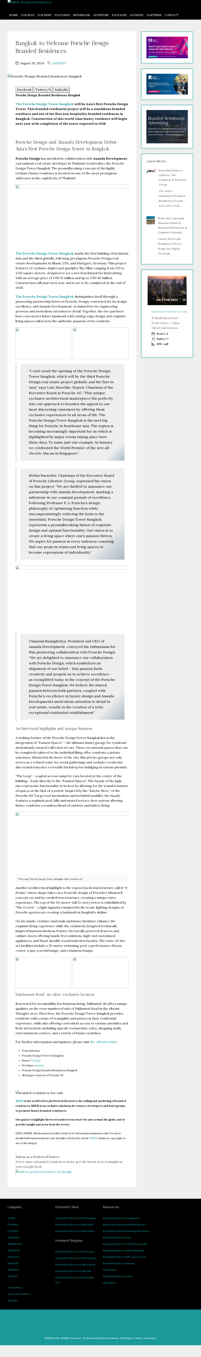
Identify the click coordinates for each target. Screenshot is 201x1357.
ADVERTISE (101, 15)
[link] (151, 171)
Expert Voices (110, 1269)
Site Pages (13, 1300)
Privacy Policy (15, 1287)
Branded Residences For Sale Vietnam (75, 1264)
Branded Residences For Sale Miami (74, 1224)
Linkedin (102, 1316)
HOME (13, 15)
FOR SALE (27, 15)
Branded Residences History (118, 1276)
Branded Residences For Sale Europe (74, 1251)
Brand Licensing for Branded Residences (124, 1224)
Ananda (39, 1065)
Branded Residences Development (121, 1218)
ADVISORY (137, 15)
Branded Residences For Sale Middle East (74, 1280)
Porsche (35, 1060)
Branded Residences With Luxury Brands (124, 1256)
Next (180, 298)
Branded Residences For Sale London (75, 1231)
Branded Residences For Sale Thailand (75, 1258)
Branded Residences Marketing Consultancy (126, 1231)
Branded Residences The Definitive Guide (125, 1243)
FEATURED (62, 15)
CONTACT (171, 15)
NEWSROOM (81, 15)
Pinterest (119, 1316)
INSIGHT (59, 63)
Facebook (85, 1316)
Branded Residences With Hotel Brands (124, 1250)
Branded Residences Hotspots (119, 1263)
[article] (167, 313)
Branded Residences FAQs (117, 1237)
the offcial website (103, 1042)
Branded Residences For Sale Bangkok (75, 1218)
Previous (154, 298)
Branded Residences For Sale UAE (73, 1271)
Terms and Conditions (19, 1293)
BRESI (94, 1138)
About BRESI (109, 1282)
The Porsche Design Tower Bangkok (45, 104)
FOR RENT (44, 15)
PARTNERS (154, 15)
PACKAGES (119, 15)
